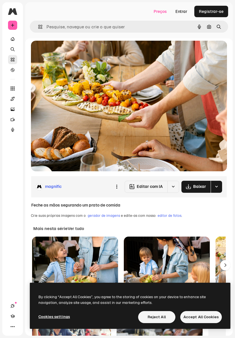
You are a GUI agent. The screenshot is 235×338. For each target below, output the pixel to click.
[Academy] (12, 316)
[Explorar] (12, 69)
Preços (160, 11)
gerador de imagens (104, 215)
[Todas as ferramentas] (12, 88)
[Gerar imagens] (12, 109)
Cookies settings (54, 316)
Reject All (157, 317)
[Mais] (12, 326)
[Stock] (12, 59)
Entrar (181, 11)
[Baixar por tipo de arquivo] (216, 187)
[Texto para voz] (12, 129)
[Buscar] (12, 49)
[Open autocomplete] (38, 27)
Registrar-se (211, 11)
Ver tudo (76, 228)
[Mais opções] (116, 186)
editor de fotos (169, 215)
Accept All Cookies (201, 317)
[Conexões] (12, 306)
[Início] (12, 39)
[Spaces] (12, 98)
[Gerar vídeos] (12, 119)
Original (68, 51)
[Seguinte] (225, 265)
